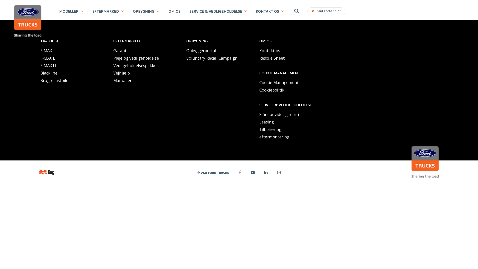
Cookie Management (279, 82)
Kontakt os (269, 50)
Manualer (122, 80)
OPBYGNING (143, 11)
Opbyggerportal (201, 50)
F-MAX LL (48, 65)
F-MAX (46, 50)
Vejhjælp (121, 73)
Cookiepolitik (271, 90)
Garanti (120, 50)
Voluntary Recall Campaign (212, 58)
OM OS (174, 11)
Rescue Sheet (272, 58)
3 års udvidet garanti (279, 114)
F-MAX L (47, 58)
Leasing (266, 122)
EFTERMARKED (105, 11)
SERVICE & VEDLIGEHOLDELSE (216, 11)
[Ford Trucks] (27, 21)
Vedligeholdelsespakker (135, 65)
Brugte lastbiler (55, 80)
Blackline (49, 73)
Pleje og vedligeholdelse (136, 58)
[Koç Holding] (70, 172)
